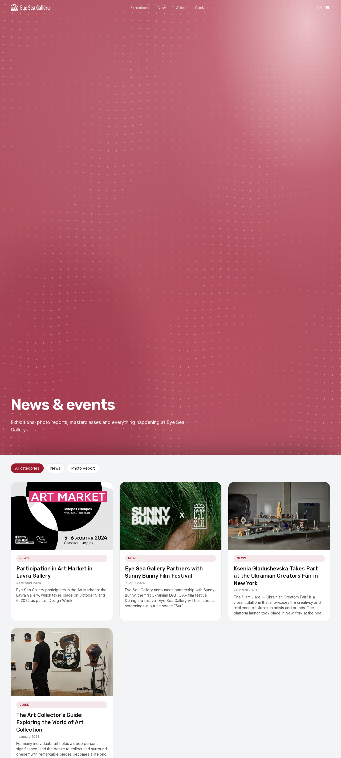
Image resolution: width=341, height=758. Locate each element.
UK (319, 8)
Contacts (202, 7)
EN (328, 8)
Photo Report (83, 468)
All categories (27, 468)
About (181, 7)
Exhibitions (140, 7)
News (163, 7)
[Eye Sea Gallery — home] (30, 7)
